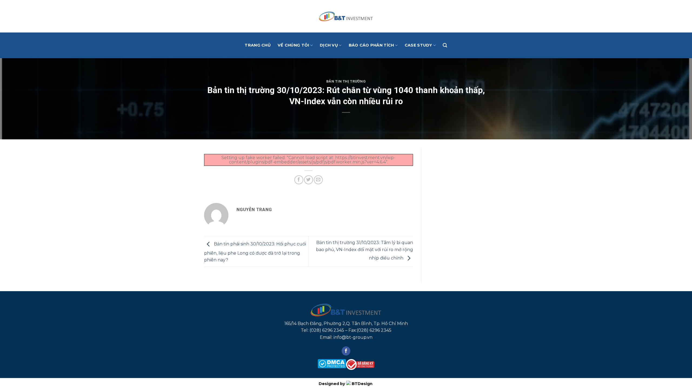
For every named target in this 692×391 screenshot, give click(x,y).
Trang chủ (258, 45)
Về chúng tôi (293, 45)
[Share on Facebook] (298, 179)
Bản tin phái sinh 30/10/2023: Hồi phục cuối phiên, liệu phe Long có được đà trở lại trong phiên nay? (255, 252)
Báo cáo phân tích (371, 45)
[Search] (445, 45)
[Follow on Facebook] (346, 351)
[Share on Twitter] (308, 179)
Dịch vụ (329, 45)
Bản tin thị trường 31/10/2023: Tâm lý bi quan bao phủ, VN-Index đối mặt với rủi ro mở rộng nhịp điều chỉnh (364, 250)
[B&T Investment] (346, 16)
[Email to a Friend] (318, 179)
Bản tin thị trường (346, 81)
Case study (418, 45)
